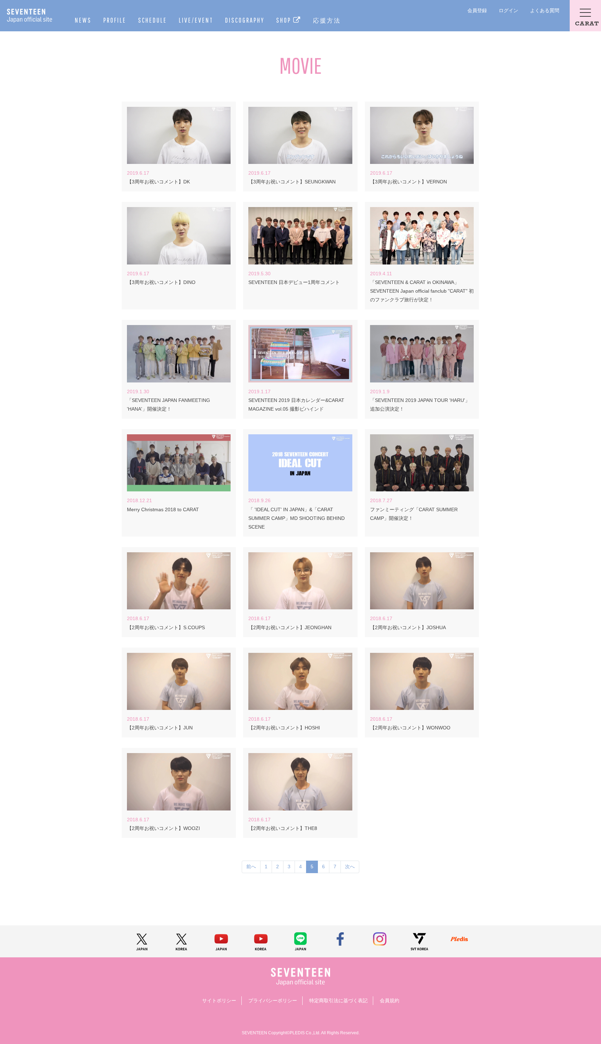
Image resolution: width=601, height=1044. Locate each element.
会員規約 (389, 1000)
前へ (251, 866)
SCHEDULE (152, 20)
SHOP (284, 20)
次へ (350, 866)
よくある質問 (544, 10)
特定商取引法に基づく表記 (338, 1000)
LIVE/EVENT (196, 20)
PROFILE (114, 20)
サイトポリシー (219, 1000)
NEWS (83, 20)
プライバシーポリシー (272, 1000)
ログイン (508, 10)
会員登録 (477, 10)
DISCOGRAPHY (244, 20)
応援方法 (327, 20)
